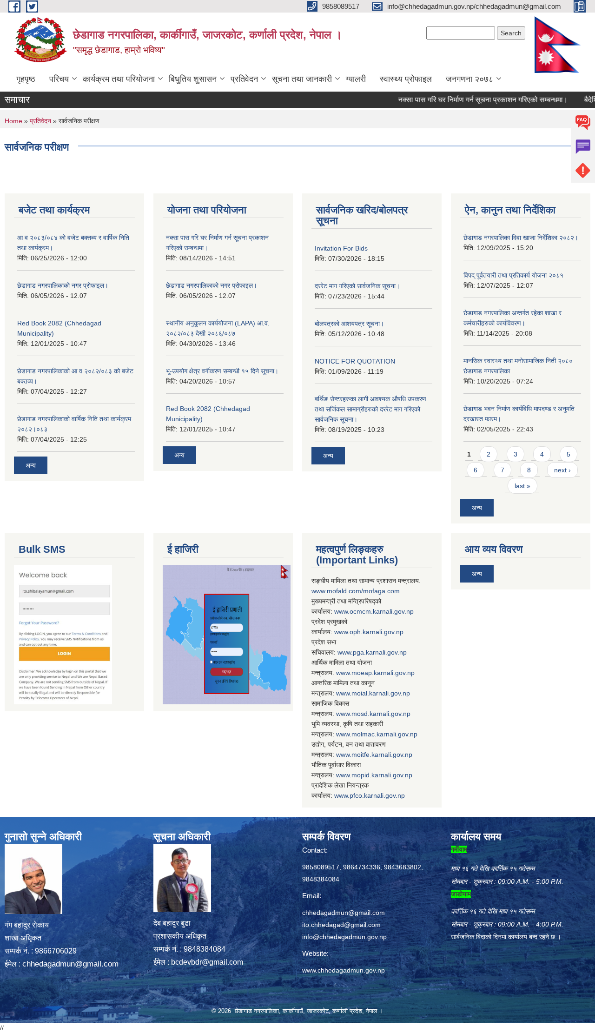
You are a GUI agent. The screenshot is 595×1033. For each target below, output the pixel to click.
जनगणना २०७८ (469, 79)
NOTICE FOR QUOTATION (355, 361)
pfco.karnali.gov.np (377, 795)
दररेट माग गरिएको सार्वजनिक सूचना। (357, 286)
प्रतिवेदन (244, 79)
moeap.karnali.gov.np (383, 672)
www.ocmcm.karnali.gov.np (374, 611)
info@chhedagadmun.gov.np (344, 936)
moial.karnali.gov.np (380, 693)
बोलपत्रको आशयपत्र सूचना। (349, 323)
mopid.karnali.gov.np (381, 775)
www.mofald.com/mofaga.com (355, 591)
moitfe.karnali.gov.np (381, 754)
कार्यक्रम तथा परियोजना (119, 79)
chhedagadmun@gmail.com (70, 964)
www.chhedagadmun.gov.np (343, 970)
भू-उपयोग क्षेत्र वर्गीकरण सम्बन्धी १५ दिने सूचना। (222, 371)
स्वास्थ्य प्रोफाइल (406, 79)
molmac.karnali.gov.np (384, 734)
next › (562, 470)
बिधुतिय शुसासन (193, 79)
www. (345, 652)
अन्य (31, 465)
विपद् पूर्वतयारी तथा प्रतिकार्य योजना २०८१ (513, 275)
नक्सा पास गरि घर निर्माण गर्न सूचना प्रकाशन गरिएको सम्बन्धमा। (465, 100)
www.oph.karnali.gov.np (368, 632)
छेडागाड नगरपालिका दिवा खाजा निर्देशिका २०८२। (520, 237)
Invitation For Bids (341, 248)
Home (13, 121)
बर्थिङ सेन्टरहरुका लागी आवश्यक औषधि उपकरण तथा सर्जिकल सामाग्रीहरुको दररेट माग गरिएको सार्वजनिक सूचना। (370, 409)
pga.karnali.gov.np (380, 652)
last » (522, 486)
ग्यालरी (356, 79)
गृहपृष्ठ (25, 79)
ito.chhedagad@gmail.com (341, 924)
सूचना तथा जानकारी (302, 79)
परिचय (59, 79)
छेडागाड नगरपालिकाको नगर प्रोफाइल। (62, 285)
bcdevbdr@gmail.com (207, 962)
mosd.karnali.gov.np (380, 713)
